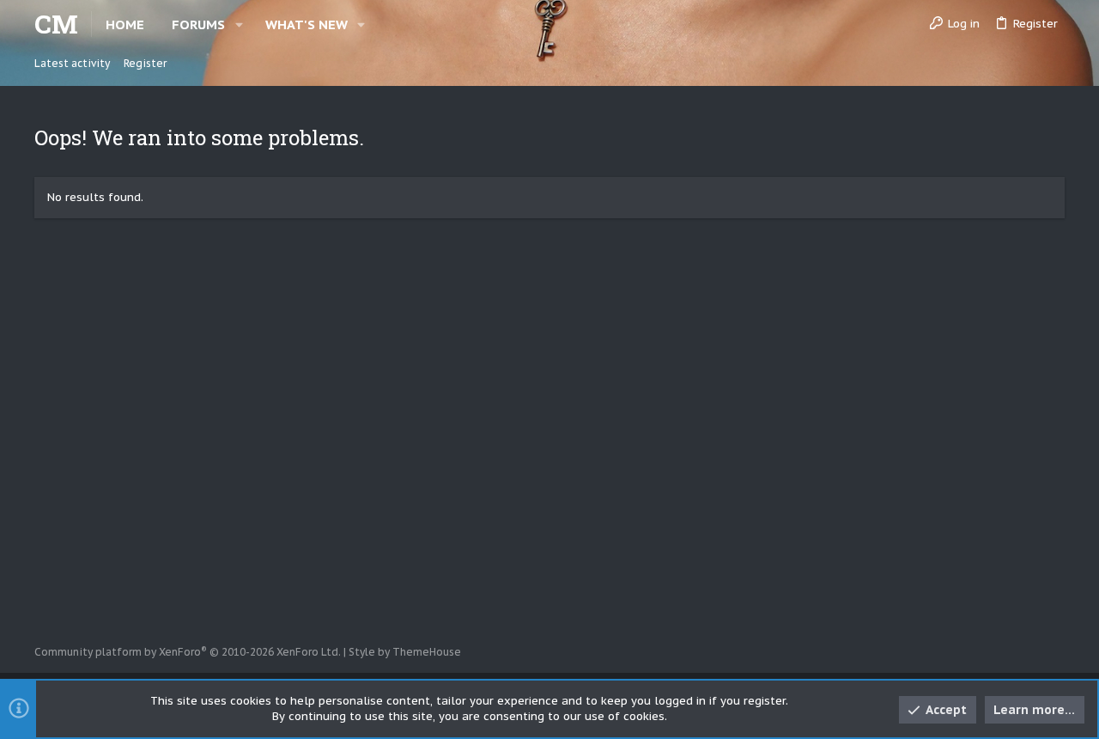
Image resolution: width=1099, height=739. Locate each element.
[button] (239, 24)
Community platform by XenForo (187, 651)
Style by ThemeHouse (405, 651)
